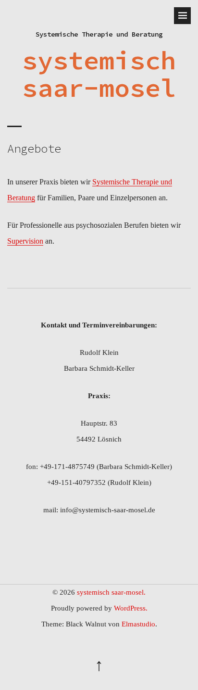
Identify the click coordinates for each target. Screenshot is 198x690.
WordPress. (131, 608)
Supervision (25, 241)
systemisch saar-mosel (99, 74)
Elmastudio (138, 624)
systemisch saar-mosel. (111, 592)
